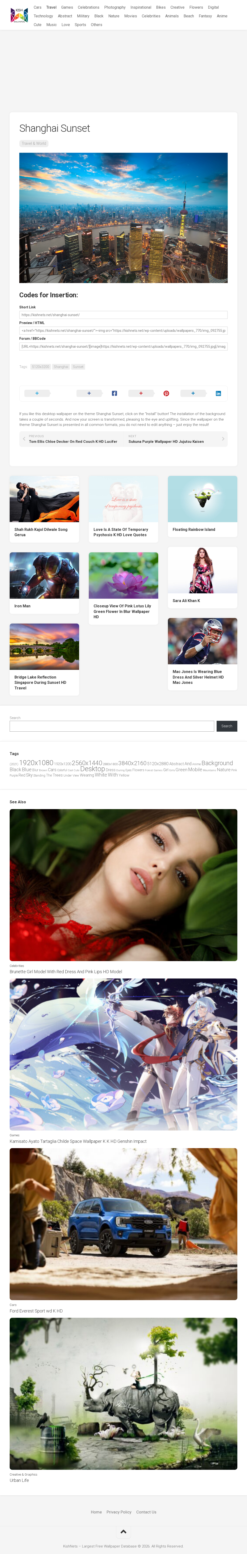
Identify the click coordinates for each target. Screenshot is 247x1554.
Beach (189, 16)
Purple (14, 775)
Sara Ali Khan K (186, 600)
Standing (39, 775)
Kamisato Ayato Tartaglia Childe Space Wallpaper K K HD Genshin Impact (78, 1141)
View (76, 775)
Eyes (128, 770)
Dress (111, 770)
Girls (172, 770)
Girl (165, 770)
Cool (70, 770)
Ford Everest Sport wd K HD (36, 1310)
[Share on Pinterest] (150, 393)
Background (217, 763)
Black (98, 16)
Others (96, 24)
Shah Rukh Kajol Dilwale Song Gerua (41, 532)
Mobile (195, 769)
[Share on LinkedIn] (202, 393)
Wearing (87, 775)
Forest (149, 770)
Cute (37, 24)
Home (96, 1512)
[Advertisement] (123, 66)
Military (83, 16)
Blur (35, 770)
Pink (234, 770)
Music (51, 24)
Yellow (124, 775)
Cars (37, 7)
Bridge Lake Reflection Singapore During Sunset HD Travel (40, 682)
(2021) (14, 764)
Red (22, 775)
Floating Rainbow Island (194, 529)
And (188, 763)
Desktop (92, 769)
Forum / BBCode (32, 338)
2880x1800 (110, 764)
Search (15, 718)
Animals (172, 16)
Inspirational (140, 7)
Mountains (209, 770)
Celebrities (151, 16)
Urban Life (19, 1480)
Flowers (196, 7)
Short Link (27, 307)
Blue (27, 769)
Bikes (161, 7)
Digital (213, 7)
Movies (130, 16)
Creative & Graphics (23, 1474)
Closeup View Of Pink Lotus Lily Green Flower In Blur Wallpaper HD (122, 611)
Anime (222, 16)
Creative (178, 7)
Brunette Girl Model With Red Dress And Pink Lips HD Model (66, 971)
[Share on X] (46, 393)
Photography (115, 7)
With (113, 775)
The (49, 775)
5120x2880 (158, 763)
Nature (113, 16)
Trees (58, 775)
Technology (43, 16)
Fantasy (205, 16)
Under (67, 775)
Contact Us (146, 1512)
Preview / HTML (32, 323)
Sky (29, 775)
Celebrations (88, 7)
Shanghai (61, 367)
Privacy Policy (119, 1512)
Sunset (78, 367)
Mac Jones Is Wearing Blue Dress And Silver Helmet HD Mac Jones (198, 677)
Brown (43, 770)
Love (66, 24)
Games (67, 7)
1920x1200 (62, 764)
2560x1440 (87, 763)
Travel (51, 7)
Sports (80, 24)
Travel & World (34, 143)
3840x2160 (132, 763)
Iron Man (22, 606)
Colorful (62, 770)
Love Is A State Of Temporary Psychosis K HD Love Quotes (121, 532)
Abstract (65, 16)
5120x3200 (40, 367)
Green (181, 769)
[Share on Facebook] (98, 393)
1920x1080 (36, 763)
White (101, 775)
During (120, 770)
